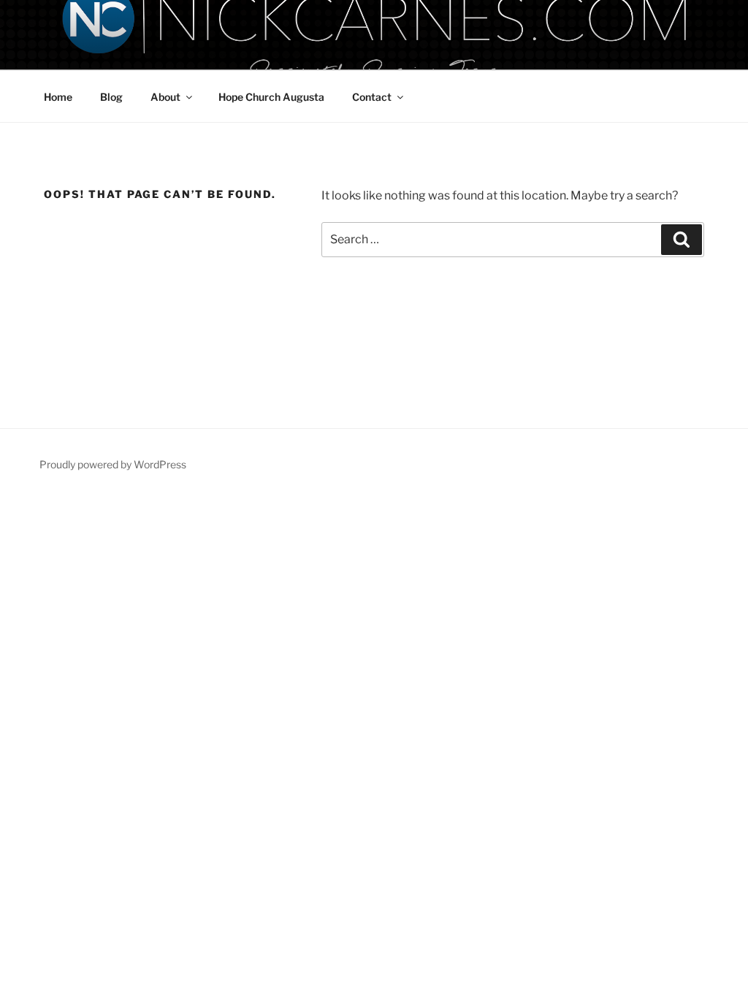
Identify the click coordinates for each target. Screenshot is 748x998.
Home (58, 97)
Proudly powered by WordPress (112, 464)
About (165, 97)
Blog (111, 97)
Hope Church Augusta (271, 97)
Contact (372, 97)
